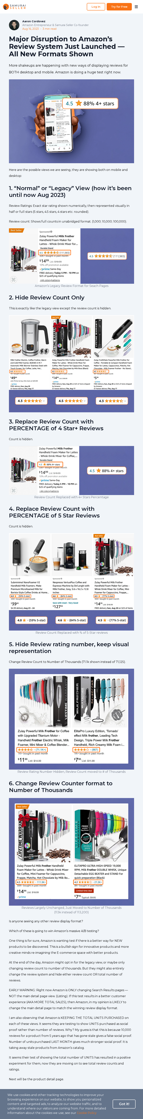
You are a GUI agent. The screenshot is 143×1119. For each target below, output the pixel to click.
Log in (96, 6)
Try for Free (119, 6)
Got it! (124, 1104)
